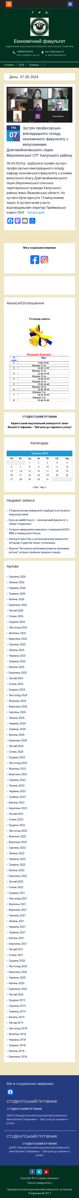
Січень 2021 (16, 955)
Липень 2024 (16, 717)
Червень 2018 (17, 1039)
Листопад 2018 (18, 1028)
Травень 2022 (17, 864)
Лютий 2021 (16, 949)
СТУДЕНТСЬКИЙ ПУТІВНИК (39, 416)
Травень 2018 (17, 1045)
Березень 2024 (18, 740)
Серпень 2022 (17, 847)
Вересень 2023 (18, 774)
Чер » (43, 487)
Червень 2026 (17, 588)
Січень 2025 (16, 684)
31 (47, 479)
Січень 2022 (16, 887)
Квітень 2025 (16, 667)
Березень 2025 (18, 672)
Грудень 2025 (17, 621)
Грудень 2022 (17, 825)
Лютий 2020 (16, 994)
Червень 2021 (17, 926)
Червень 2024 (17, 723)
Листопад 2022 (18, 830)
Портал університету (39, 1182)
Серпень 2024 (17, 712)
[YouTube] (46, 12)
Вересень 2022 (18, 842)
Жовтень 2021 (17, 904)
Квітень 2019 (16, 1017)
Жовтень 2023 (17, 768)
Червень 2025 (17, 655)
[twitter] (39, 12)
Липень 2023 (16, 785)
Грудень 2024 (17, 689)
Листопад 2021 (18, 898)
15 (29, 471)
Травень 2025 (17, 661)
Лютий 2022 (16, 881)
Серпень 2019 (17, 1005)
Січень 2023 (16, 819)
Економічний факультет (39, 41)
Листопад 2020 (18, 966)
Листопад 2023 (18, 763)
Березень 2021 (18, 943)
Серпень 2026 (17, 576)
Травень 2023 (17, 796)
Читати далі (35, 212)
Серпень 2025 (17, 644)
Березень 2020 (18, 988)
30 (38, 479)
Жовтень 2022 (17, 836)
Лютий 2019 (16, 1022)
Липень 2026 (16, 582)
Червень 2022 (17, 859)
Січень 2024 (16, 751)
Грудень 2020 (17, 960)
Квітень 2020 (16, 983)
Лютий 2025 (16, 678)
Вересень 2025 (18, 638)
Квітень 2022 (16, 870)
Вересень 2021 (18, 909)
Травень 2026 (17, 593)
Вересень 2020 (18, 971)
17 (47, 471)
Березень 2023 (18, 808)
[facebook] (32, 12)
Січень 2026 (16, 616)
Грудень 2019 (17, 1000)
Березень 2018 (18, 1056)
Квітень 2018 (16, 1051)
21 (20, 475)
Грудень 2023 (17, 757)
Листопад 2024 (18, 695)
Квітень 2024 (16, 734)
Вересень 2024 (18, 706)
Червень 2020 (17, 977)
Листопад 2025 (18, 627)
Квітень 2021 (16, 938)
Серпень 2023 (17, 780)
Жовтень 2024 (17, 700)
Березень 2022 (18, 876)
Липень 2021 (16, 921)
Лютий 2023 (16, 813)
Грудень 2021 (17, 892)
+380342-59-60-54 (25, 51)
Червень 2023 (17, 791)
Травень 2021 (17, 932)
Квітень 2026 (16, 599)
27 (11, 479)
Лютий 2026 (16, 610)
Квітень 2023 (16, 802)
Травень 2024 (17, 729)
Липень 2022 (16, 853)
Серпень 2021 (17, 915)
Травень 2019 (17, 1011)
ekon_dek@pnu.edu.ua (28, 55)
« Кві (35, 487)
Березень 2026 (18, 604)
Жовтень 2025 (17, 633)
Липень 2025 (16, 650)
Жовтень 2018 (17, 1034)
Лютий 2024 (16, 746)
